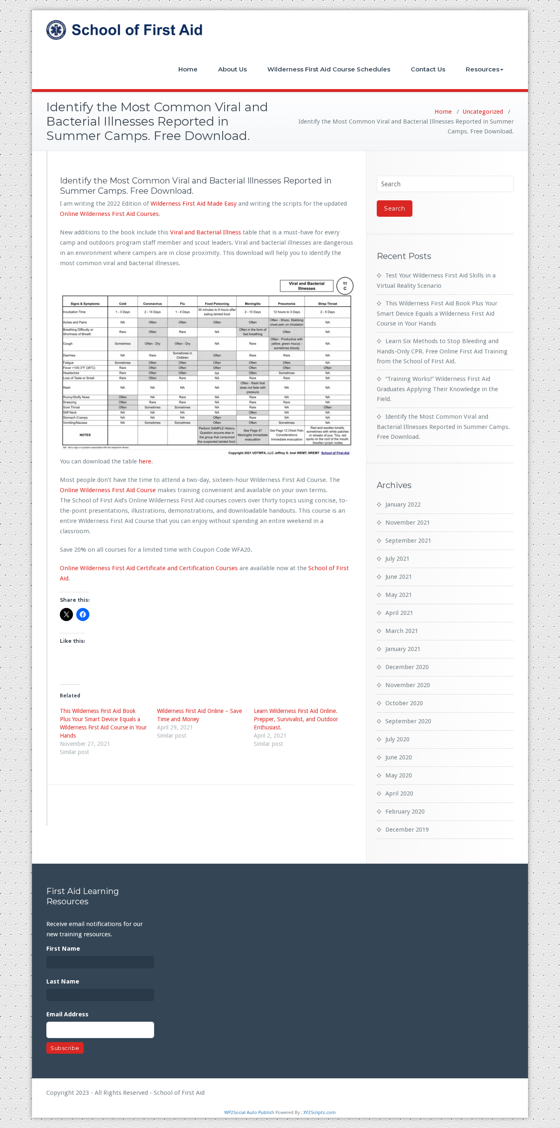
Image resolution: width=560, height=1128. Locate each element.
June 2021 (398, 576)
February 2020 (405, 811)
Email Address (67, 1014)
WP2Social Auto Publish (249, 1112)
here (145, 461)
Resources (482, 69)
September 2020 (408, 721)
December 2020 (407, 667)
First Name (63, 948)
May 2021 (398, 594)
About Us (232, 69)
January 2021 (403, 649)
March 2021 (401, 631)
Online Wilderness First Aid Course (108, 490)
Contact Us (428, 69)
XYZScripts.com (319, 1112)
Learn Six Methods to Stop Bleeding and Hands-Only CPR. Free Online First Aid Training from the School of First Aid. (442, 351)
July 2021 (397, 558)
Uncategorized (482, 111)
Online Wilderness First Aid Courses (109, 214)
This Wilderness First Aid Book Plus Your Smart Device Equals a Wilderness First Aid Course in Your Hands (437, 313)
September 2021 (408, 540)
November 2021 (407, 522)
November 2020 (407, 685)
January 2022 (403, 504)
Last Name (62, 981)
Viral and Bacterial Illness (205, 232)
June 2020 (398, 757)
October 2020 (404, 703)
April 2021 (399, 613)
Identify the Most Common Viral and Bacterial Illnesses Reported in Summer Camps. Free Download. (443, 426)
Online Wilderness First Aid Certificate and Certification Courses (149, 568)
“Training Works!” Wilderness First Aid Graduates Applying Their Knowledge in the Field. (437, 389)
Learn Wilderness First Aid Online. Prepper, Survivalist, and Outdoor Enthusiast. (296, 719)
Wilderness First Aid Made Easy (193, 203)
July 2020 (397, 739)
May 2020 (398, 775)
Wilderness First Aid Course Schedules (328, 69)
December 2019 (407, 829)
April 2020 (399, 793)
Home (188, 69)
